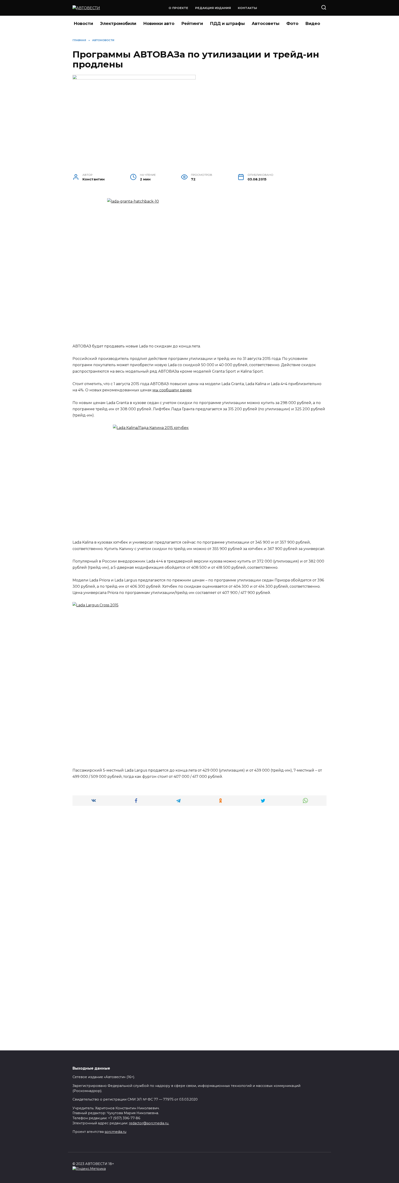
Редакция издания (213, 8)
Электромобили (118, 23)
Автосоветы (265, 23)
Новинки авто (158, 23)
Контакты (247, 8)
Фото (292, 23)
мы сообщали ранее (172, 390)
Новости (83, 23)
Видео (312, 23)
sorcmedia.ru (115, 1132)
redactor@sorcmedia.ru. (149, 1123)
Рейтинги (192, 23)
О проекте (178, 8)
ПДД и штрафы (227, 23)
